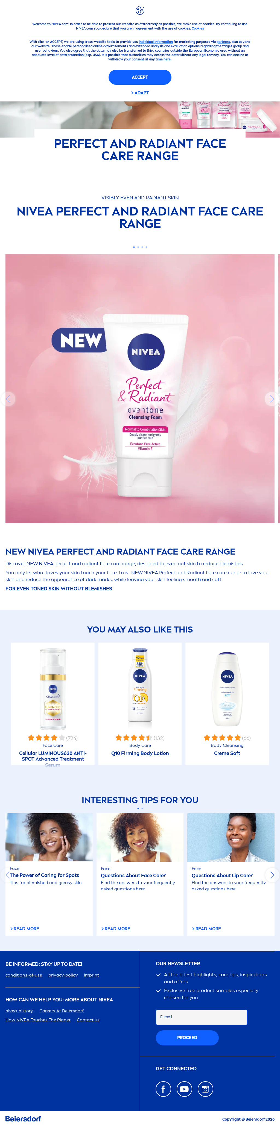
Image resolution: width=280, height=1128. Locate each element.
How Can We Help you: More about (59, 1000)
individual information (156, 42)
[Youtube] (184, 1089)
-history (19, 1010)
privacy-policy (63, 975)
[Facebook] (163, 1089)
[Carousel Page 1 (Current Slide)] (134, 247)
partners (223, 42)
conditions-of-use (23, 975)
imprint (91, 975)
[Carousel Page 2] (138, 247)
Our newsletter (178, 964)
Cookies (198, 28)
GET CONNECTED (176, 1069)
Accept (140, 77)
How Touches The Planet (38, 1019)
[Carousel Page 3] (142, 247)
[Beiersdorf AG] (23, 1120)
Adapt (142, 92)
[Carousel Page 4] (146, 247)
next (272, 399)
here (167, 59)
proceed (187, 1037)
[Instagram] (205, 1089)
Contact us (88, 1019)
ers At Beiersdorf (61, 1010)
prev (8, 399)
